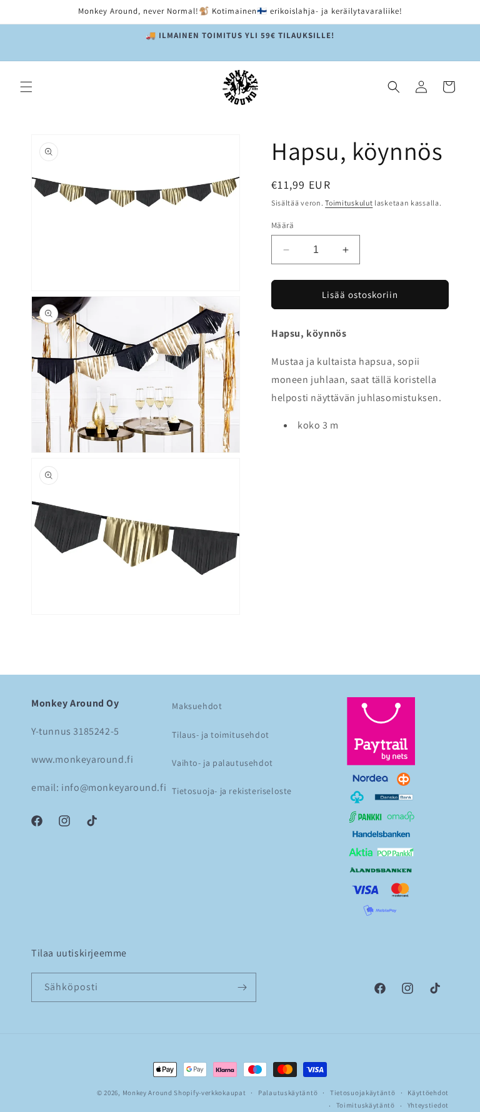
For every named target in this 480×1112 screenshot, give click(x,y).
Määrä (282, 225)
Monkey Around (147, 1092)
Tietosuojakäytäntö (363, 1092)
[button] (26, 87)
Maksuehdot (197, 706)
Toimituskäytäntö (365, 1105)
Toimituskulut (348, 202)
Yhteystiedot (428, 1105)
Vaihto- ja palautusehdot (222, 762)
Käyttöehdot (428, 1092)
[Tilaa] (242, 987)
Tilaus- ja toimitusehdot (220, 734)
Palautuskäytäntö (288, 1092)
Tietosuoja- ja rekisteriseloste (232, 791)
